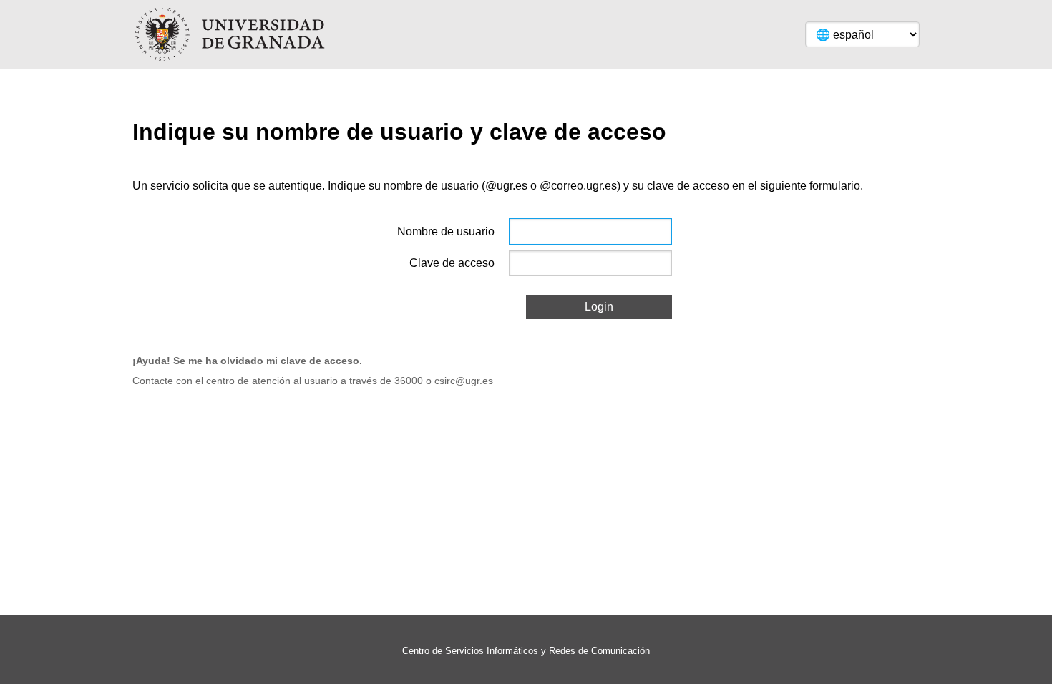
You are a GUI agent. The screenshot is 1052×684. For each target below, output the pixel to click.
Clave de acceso (452, 263)
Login (599, 307)
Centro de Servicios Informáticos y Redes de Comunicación (526, 650)
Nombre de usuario (446, 231)
